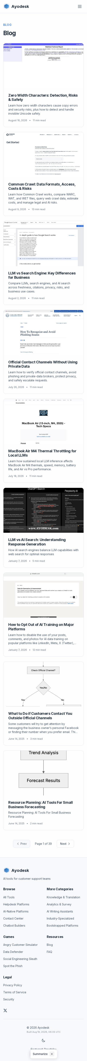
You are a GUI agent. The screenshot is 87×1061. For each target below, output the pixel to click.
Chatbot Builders (14, 925)
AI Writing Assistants (60, 911)
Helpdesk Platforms (16, 904)
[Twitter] (5, 1010)
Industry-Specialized (60, 918)
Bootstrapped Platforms (62, 925)
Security (8, 999)
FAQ (49, 951)
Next (63, 843)
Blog (50, 944)
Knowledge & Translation (63, 897)
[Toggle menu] (80, 6)
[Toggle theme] (43, 1040)
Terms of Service (14, 992)
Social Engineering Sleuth (20, 959)
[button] (43, 1054)
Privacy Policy (12, 985)
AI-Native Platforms (16, 911)
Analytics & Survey (59, 904)
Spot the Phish (12, 966)
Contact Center (13, 918)
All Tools (9, 897)
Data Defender (13, 951)
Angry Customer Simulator (20, 944)
